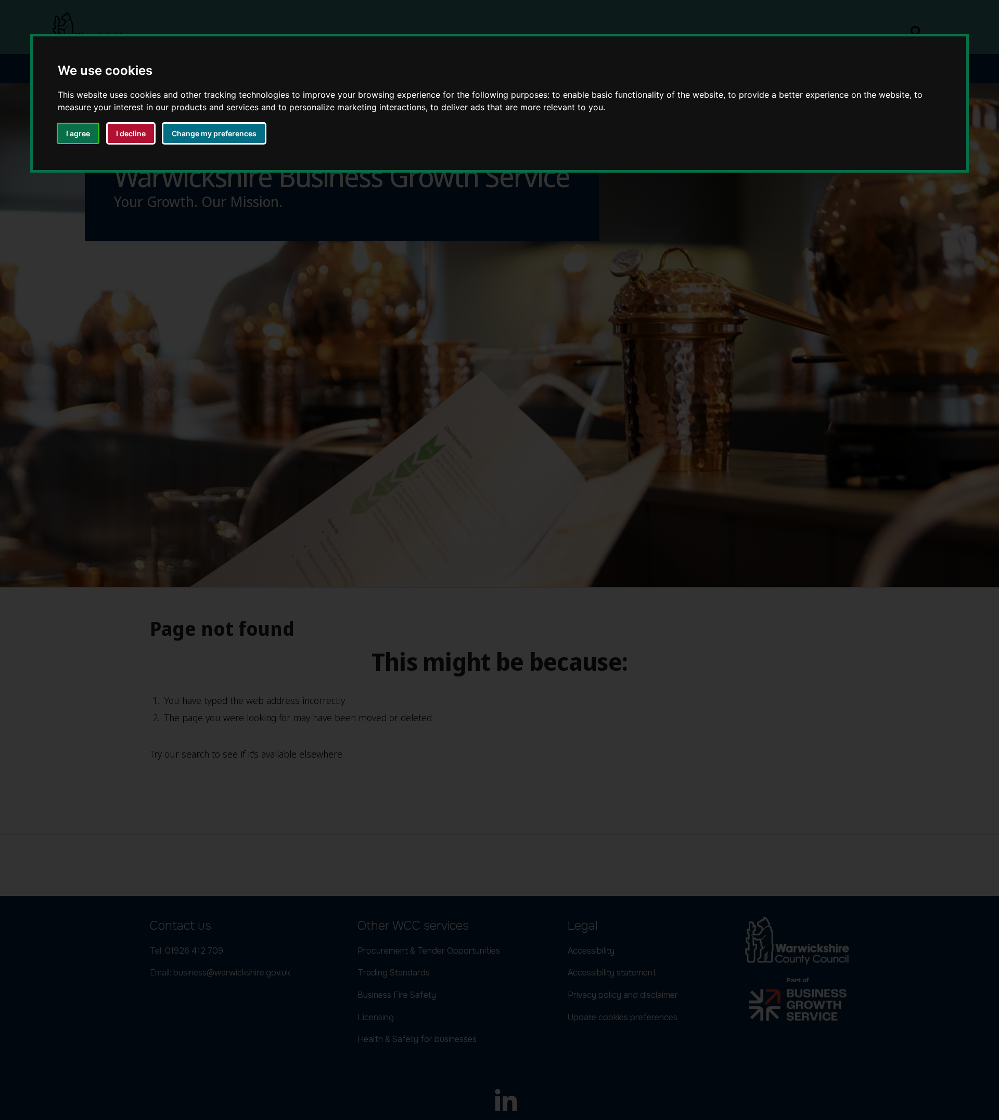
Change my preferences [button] (214, 133)
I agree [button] (78, 133)
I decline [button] (131, 133)
